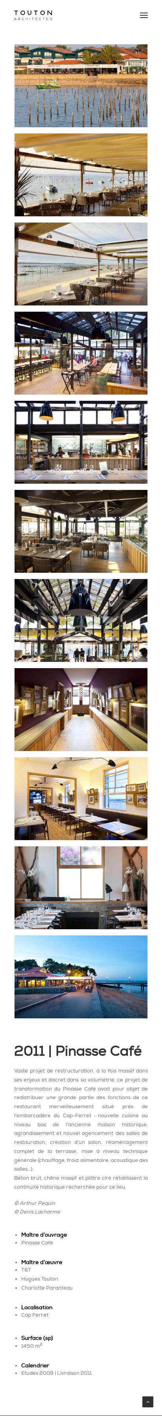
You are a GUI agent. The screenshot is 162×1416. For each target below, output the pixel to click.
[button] (144, 15)
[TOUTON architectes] (33, 15)
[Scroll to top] (147, 1401)
